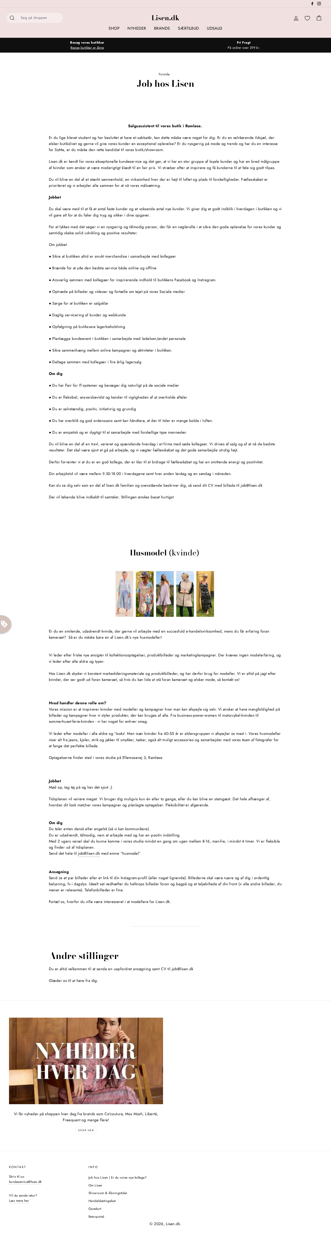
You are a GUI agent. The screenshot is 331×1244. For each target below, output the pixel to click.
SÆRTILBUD (188, 28)
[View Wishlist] (307, 18)
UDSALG (214, 28)
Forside (164, 74)
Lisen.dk (165, 17)
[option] (87, 45)
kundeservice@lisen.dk (25, 1181)
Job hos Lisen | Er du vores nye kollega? (117, 1177)
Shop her (86, 1130)
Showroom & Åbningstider (107, 1193)
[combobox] (40, 18)
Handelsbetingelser (102, 1201)
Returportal (96, 1216)
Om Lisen (95, 1185)
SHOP (114, 28)
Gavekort (94, 1208)
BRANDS (162, 28)
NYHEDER (136, 28)
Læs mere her (19, 1200)
